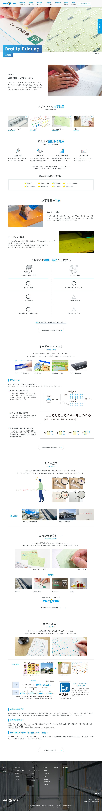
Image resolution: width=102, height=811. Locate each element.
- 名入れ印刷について (34, 770)
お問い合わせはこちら (51, 750)
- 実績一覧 (31, 773)
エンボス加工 (48, 3)
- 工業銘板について (20, 770)
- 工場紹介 (18, 779)
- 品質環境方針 (46, 781)
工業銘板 (22, 3)
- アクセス (45, 784)
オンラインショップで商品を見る (51, 607)
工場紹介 (73, 3)
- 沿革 (44, 776)
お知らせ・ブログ (7, 775)
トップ (4, 767)
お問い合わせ (65, 767)
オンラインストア (85, 3)
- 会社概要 (45, 779)
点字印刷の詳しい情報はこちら (51, 330)
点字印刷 (39, 3)
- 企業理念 (45, 770)
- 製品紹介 (18, 773)
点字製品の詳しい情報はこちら (51, 447)
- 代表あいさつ (46, 773)
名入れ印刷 (31, 3)
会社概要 (66, 3)
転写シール (58, 3)
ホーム (91, 53)
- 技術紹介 (18, 776)
